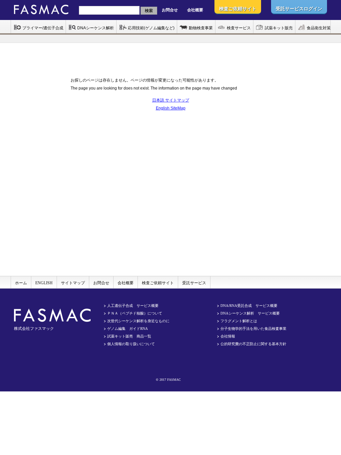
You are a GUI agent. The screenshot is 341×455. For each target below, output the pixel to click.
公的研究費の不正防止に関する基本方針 (253, 344)
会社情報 (227, 336)
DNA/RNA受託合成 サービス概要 (248, 306)
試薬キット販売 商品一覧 (129, 336)
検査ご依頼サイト (158, 283)
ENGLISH (44, 283)
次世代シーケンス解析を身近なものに (138, 321)
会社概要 (195, 10)
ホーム (21, 283)
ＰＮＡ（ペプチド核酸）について (134, 313)
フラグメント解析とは (238, 321)
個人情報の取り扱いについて (131, 344)
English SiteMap (170, 108)
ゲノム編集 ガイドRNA (127, 329)
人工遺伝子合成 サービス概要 (133, 306)
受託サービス (194, 283)
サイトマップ (73, 283)
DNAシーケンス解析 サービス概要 (250, 313)
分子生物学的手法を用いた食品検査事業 (253, 329)
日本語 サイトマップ (170, 100)
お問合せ (170, 10)
